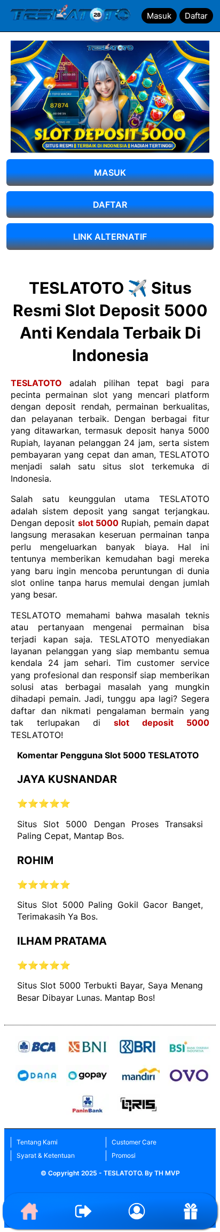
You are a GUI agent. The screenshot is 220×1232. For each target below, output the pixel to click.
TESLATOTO (36, 383)
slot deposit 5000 (161, 722)
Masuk (159, 16)
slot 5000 (98, 522)
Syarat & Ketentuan (46, 1155)
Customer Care (134, 1142)
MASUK (110, 172)
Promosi (124, 1155)
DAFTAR (110, 204)
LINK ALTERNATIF (110, 236)
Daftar (196, 16)
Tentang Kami (37, 1142)
